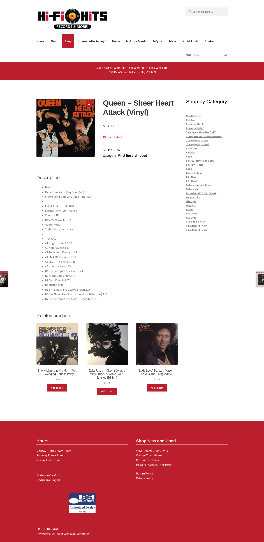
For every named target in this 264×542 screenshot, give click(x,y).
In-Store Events (136, 41)
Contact (210, 41)
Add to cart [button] (57, 387)
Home (40, 41)
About (55, 41)
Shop (68, 41)
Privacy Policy (144, 478)
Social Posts (190, 41)
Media (116, 41)
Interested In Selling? (92, 41)
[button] (89, 104)
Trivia (172, 41)
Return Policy (144, 473)
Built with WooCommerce (73, 534)
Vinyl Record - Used (132, 155)
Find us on (48, 475)
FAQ (155, 41)
